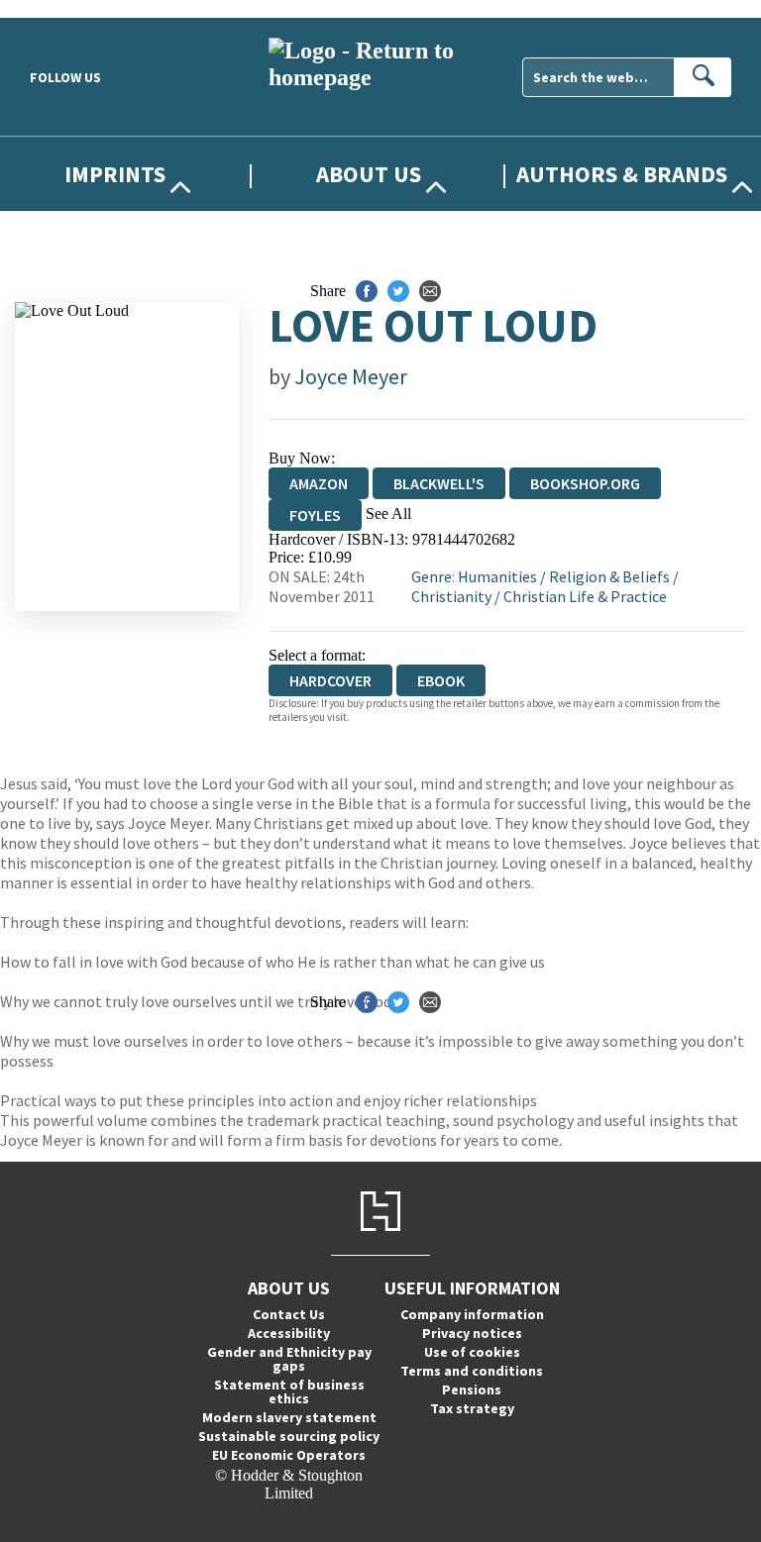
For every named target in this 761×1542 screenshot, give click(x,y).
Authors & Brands (621, 173)
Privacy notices (472, 1333)
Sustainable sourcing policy (289, 1436)
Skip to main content (64, 8)
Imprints (114, 173)
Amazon (318, 483)
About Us (368, 173)
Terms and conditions (471, 1371)
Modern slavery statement (289, 1417)
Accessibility (289, 1333)
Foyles (315, 515)
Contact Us (289, 1314)
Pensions (471, 1389)
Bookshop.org (585, 483)
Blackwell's (439, 483)
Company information (472, 1314)
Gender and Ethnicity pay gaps (289, 1359)
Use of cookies (472, 1352)
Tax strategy (472, 1408)
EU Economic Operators (289, 1455)
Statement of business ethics (289, 1391)
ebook (441, 680)
